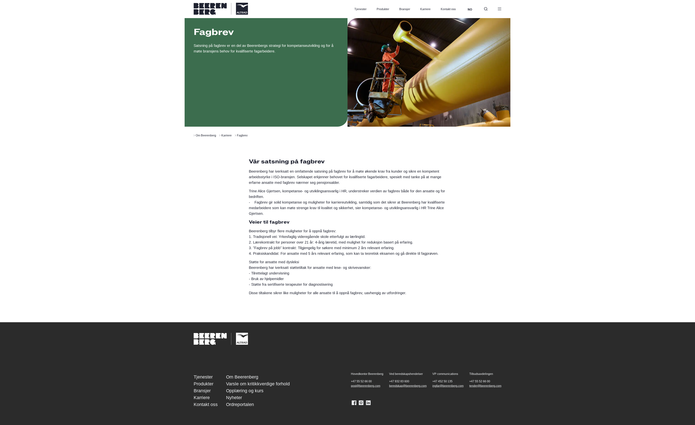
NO (470, 9)
